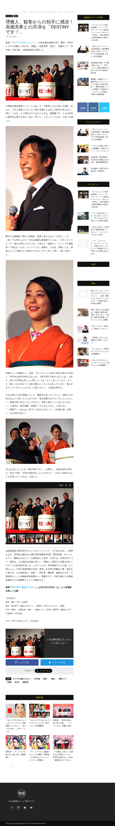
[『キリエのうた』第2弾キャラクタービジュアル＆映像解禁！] (83, 351)
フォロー (93, 103)
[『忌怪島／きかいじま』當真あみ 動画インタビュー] (83, 340)
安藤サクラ (62, 679)
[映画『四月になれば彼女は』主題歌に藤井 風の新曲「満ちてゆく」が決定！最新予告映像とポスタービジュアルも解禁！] (83, 312)
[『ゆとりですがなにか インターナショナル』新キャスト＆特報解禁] (39, 711)
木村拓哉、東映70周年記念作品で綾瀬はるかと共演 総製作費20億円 (100, 159)
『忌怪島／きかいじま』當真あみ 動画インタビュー (100, 340)
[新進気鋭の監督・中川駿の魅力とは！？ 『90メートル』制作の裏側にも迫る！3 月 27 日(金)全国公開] (83, 65)
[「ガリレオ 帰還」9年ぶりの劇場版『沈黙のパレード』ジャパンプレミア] (83, 148)
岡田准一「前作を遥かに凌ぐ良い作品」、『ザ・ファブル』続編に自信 (63, 723)
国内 (15, 16)
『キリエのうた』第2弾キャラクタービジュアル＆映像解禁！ (100, 351)
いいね (82, 103)
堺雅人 (53, 679)
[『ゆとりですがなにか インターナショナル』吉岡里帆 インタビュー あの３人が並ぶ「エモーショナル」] (16, 711)
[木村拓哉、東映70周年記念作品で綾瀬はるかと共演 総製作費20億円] (83, 160)
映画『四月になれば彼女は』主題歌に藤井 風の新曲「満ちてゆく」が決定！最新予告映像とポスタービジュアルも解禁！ (100, 315)
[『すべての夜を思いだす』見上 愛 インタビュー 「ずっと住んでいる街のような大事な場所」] (83, 216)
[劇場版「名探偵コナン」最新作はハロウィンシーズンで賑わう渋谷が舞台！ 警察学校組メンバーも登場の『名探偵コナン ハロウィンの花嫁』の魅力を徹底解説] (83, 82)
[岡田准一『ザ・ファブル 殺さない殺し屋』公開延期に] (16, 742)
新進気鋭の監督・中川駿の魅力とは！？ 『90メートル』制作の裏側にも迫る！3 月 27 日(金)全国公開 (100, 68)
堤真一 (45, 679)
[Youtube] (31, 808)
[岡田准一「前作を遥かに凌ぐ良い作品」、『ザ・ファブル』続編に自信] (63, 711)
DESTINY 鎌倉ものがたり (24, 42)
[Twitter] (25, 808)
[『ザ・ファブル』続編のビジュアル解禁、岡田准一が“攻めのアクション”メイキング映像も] (39, 742)
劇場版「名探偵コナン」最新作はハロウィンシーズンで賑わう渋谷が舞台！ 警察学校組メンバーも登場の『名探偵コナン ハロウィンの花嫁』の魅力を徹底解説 (100, 86)
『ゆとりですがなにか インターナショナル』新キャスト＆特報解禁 (39, 723)
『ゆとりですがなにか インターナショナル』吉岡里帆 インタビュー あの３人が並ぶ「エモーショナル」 (16, 725)
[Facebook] (12, 808)
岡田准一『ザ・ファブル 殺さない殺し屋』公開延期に (16, 754)
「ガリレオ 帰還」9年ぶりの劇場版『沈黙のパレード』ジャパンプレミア (100, 148)
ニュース (16, 12)
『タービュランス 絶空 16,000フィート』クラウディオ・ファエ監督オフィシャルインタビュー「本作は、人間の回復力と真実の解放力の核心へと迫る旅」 (100, 32)
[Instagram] (18, 807)
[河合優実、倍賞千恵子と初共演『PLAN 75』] (83, 171)
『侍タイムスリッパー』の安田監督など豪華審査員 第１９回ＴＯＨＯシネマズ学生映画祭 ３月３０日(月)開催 (100, 51)
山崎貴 (9, 682)
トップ (8, 12)
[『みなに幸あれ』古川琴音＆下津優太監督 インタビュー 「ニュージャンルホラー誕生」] (83, 230)
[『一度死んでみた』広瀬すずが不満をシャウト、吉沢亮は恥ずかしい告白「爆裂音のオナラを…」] (63, 742)
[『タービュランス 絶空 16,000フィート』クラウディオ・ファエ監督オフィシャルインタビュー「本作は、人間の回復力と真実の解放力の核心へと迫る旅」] (83, 28)
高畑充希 (25, 682)
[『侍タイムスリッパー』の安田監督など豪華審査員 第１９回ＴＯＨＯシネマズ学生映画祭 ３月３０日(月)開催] (83, 49)
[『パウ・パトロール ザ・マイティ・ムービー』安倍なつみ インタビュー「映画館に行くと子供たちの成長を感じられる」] (83, 244)
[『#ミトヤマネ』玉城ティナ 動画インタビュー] (83, 329)
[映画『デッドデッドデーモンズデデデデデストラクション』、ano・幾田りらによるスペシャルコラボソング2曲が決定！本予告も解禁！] (83, 293)
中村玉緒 (37, 679)
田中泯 (17, 682)
